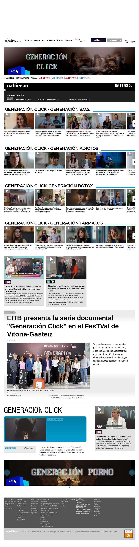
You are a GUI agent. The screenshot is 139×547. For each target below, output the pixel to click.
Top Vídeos (64, 501)
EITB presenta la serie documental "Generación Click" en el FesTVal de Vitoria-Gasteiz (63, 326)
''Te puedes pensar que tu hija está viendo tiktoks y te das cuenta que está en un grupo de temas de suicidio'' (80, 133)
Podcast (19, 517)
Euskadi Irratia (21, 501)
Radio (60, 40)
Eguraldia (34, 513)
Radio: (19, 499)
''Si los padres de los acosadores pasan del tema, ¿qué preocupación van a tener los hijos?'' (49, 247)
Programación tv (10, 501)
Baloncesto (44, 521)
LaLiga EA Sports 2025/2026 (49, 504)
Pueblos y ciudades (84, 511)
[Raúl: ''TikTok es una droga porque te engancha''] (50, 160)
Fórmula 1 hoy (45, 510)
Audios (63, 506)
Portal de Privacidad (39, 531)
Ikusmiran (34, 510)
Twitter (96, 504)
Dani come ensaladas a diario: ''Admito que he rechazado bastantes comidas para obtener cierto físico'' (80, 209)
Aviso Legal (52, 531)
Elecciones (81, 506)
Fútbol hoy (43, 501)
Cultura (33, 508)
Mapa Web (113, 531)
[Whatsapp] (117, 85)
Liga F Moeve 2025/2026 (48, 506)
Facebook (97, 501)
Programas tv (9, 504)
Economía (34, 504)
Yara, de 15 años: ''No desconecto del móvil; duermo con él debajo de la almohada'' (17, 133)
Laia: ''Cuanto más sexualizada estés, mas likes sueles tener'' (109, 209)
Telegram (97, 509)
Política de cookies (64, 531)
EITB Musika (21, 510)
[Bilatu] (126, 41)
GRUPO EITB (115, 40)
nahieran (30, 448)
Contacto (105, 531)
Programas (9, 78)
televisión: (9, 499)
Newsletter (97, 499)
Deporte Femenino (46, 515)
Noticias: (35, 499)
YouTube (97, 513)
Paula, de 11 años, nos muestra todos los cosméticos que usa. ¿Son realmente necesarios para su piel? (17, 209)
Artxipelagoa (21, 519)
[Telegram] (131, 86)
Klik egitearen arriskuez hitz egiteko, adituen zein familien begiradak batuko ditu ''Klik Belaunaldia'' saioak (66, 288)
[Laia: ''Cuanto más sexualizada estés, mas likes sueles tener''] (111, 197)
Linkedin (97, 511)
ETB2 (58, 78)
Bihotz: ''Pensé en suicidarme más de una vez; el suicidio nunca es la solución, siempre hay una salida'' (18, 247)
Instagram (97, 506)
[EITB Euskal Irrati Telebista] (13, 40)
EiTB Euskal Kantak (23, 513)
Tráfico (79, 502)
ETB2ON (78, 78)
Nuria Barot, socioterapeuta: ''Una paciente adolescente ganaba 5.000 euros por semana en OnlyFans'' (17, 172)
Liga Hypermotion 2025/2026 (49, 508)
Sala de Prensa (82, 513)
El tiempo (80, 501)
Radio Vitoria (21, 506)
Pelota (42, 517)
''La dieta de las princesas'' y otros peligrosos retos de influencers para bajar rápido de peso (48, 209)
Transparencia (95, 531)
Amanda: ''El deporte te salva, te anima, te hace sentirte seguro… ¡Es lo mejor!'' (110, 246)
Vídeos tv (8, 506)
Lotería (79, 508)
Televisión (50, 40)
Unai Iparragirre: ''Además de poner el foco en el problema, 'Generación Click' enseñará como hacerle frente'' (23, 289)
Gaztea (19, 508)
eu (130, 42)
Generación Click (15, 396)
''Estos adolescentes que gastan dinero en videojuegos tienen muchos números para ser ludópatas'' (110, 172)
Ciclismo (43, 519)
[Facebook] (121, 85)
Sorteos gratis (83, 504)
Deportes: (44, 499)
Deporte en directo (46, 526)
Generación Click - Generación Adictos (51, 148)
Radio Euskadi (21, 504)
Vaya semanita (9, 508)
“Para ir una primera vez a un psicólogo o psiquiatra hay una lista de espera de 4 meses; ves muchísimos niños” (110, 134)
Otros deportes (45, 524)
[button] (133, 123)
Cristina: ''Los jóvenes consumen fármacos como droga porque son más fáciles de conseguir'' (80, 247)
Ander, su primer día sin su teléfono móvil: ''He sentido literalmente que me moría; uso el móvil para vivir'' (48, 133)
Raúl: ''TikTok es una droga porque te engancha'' (48, 171)
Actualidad (34, 501)
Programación (22, 78)
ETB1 (44, 78)
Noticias (29, 40)
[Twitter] (126, 85)
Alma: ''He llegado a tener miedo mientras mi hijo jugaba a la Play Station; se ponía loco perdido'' (78, 172)
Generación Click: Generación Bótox (49, 185)
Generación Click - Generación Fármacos (54, 223)
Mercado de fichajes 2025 (48, 513)
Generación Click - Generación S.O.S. (47, 109)
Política (33, 506)
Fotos (62, 504)
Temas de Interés (83, 509)
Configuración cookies (80, 531)
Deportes (39, 40)
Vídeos (34, 78)
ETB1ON (65, 78)
